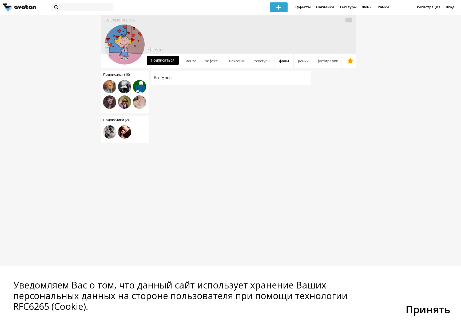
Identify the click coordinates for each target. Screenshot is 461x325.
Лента (191, 60)
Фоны (367, 7)
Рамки (383, 7)
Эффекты (302, 7)
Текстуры (348, 7)
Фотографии (327, 60)
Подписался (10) (116, 74)
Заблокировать (120, 20)
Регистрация (428, 7)
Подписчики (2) (116, 119)
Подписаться (162, 60)
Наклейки (325, 7)
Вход (450, 7)
